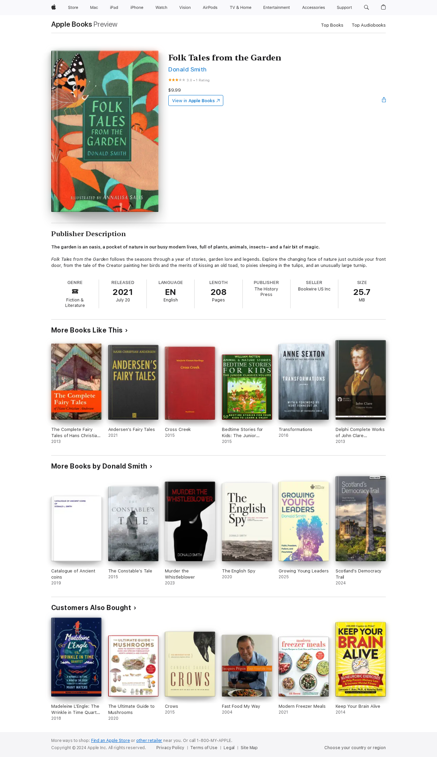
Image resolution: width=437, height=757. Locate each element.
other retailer (149, 740)
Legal (229, 747)
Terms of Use (203, 747)
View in (193, 100)
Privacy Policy (170, 747)
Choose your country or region (355, 747)
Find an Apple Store (110, 740)
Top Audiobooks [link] (369, 25)
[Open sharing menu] (384, 100)
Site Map (249, 747)
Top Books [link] (332, 25)
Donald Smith (187, 69)
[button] (366, 7)
